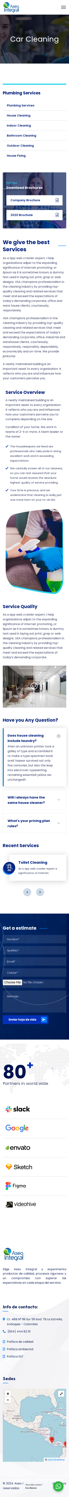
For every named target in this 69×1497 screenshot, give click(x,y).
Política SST (15, 1356)
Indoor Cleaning (19, 125)
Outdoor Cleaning (20, 146)
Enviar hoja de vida (22, 1019)
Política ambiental (20, 1349)
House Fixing (16, 156)
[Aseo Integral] (11, 7)
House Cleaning (18, 115)
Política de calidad (20, 1342)
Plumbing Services (20, 105)
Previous (27, 892)
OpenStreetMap (56, 1459)
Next (40, 892)
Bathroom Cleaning (21, 135)
